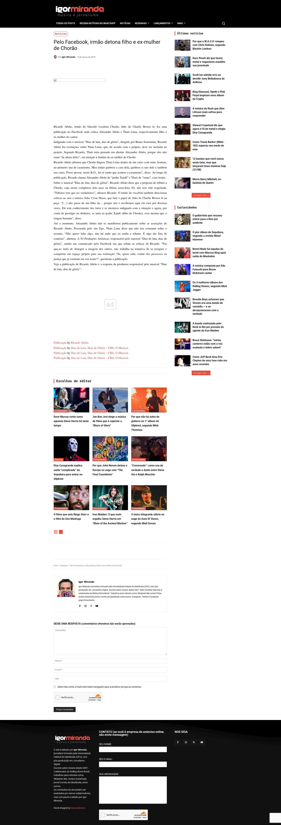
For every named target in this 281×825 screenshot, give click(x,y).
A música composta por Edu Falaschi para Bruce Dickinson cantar (209, 269)
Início (56, 565)
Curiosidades (61, 410)
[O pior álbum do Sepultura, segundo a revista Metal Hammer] (182, 236)
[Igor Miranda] (56, 57)
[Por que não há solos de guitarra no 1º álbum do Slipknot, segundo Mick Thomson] (149, 400)
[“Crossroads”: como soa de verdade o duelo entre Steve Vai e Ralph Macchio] (149, 448)
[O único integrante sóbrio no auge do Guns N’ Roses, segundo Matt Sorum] (149, 497)
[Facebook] (84, 65)
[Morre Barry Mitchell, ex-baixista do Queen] (182, 183)
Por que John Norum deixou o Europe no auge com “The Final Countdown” (110, 470)
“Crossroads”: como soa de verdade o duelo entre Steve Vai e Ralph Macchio (147, 470)
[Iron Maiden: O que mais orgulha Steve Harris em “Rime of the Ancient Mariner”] (110, 497)
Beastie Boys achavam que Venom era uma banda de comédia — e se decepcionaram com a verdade (208, 307)
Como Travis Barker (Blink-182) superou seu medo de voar (208, 145)
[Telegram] (106, 65)
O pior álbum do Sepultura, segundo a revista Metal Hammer (208, 236)
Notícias (61, 33)
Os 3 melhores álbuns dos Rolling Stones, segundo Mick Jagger (210, 286)
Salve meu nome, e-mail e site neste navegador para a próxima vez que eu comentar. (100, 687)
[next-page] (61, 532)
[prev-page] (56, 532)
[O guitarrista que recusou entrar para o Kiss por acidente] (182, 219)
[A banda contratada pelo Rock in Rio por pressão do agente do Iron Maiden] (182, 327)
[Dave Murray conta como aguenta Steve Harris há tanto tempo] (71, 400)
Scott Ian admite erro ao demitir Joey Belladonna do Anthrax (209, 78)
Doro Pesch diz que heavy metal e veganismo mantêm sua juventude (209, 62)
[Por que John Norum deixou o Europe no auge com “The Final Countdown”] (110, 448)
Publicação (60, 342)
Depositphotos (78, 808)
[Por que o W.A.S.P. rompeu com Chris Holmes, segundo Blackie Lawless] (182, 45)
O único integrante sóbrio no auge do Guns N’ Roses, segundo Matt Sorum (147, 519)
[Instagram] (85, 605)
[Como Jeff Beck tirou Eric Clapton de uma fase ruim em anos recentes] (182, 360)
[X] (91, 65)
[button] (223, 23)
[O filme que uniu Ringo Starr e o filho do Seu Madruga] (71, 497)
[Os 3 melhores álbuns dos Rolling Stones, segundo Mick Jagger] (182, 286)
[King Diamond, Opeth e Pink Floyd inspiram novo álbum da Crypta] (182, 95)
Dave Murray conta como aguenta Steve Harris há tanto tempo (71, 421)
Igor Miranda (68, 56)
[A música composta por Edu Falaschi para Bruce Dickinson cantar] (182, 269)
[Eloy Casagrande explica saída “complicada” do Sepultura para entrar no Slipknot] (71, 448)
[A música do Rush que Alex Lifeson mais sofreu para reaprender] (182, 112)
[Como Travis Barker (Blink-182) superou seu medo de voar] (182, 145)
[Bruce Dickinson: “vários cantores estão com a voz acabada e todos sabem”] (182, 344)
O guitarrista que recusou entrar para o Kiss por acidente (207, 219)
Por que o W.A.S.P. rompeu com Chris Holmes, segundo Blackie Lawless (209, 45)
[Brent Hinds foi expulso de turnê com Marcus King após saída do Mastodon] (182, 252)
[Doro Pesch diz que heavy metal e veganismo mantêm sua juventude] (182, 61)
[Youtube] (97, 605)
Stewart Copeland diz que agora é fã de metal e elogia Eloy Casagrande (209, 129)
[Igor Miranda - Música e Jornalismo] (80, 11)
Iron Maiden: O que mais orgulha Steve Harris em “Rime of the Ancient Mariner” (110, 519)
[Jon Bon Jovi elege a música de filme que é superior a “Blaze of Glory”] (110, 400)
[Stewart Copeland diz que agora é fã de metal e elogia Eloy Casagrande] (182, 129)
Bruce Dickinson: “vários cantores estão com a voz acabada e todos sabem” (207, 344)
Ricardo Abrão (79, 342)
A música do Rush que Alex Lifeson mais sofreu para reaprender (208, 112)
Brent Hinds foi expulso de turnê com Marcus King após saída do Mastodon (209, 252)
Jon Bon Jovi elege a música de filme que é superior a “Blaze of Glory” (109, 421)
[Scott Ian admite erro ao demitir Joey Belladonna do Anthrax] (182, 78)
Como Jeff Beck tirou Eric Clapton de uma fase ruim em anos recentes (210, 360)
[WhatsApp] (99, 65)
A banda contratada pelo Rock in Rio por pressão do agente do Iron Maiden (208, 327)
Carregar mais (200, 195)
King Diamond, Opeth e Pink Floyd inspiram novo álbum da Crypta (209, 95)
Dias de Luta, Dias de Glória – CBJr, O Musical (99, 348)
